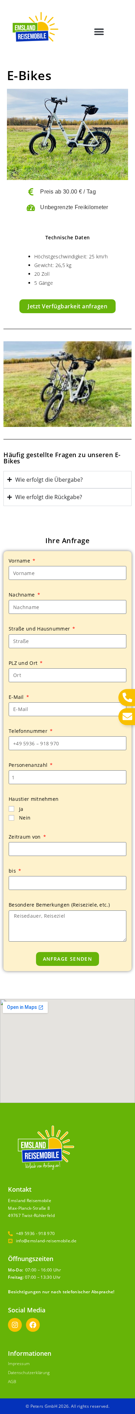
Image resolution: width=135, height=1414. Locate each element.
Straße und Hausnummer (40, 628)
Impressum (19, 1363)
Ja (21, 809)
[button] (99, 32)
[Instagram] (15, 1325)
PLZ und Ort (24, 663)
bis (13, 870)
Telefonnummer (29, 731)
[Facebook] (33, 1325)
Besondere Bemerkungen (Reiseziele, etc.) (59, 904)
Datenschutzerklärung (29, 1373)
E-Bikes (29, 75)
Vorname (20, 560)
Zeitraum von (25, 836)
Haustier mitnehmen (33, 799)
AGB (12, 1382)
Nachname (22, 594)
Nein (24, 817)
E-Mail (17, 697)
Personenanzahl (29, 765)
